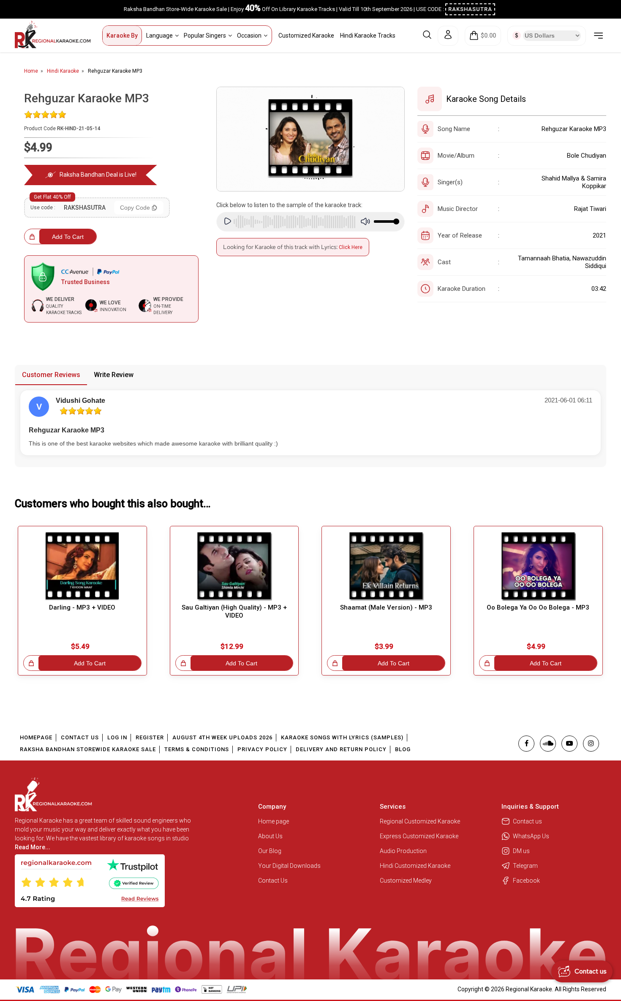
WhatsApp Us (531, 836)
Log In (117, 737)
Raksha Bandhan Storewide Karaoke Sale (88, 749)
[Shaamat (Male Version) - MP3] (386, 566)
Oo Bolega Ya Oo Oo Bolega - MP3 (538, 607)
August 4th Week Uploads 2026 (222, 737)
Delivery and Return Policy (341, 749)
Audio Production (403, 851)
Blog (403, 749)
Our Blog (269, 851)
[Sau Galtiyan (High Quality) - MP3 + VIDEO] (234, 566)
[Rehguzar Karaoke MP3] (310, 139)
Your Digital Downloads (289, 865)
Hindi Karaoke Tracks (367, 35)
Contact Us (80, 737)
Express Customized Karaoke (420, 836)
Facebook (526, 880)
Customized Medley (406, 880)
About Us (270, 836)
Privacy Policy (262, 749)
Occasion (249, 35)
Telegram (525, 865)
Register (150, 737)
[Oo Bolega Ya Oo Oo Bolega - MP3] (538, 566)
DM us (521, 851)
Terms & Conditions (196, 749)
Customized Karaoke (306, 35)
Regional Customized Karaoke (420, 821)
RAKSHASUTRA (470, 9)
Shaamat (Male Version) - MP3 (386, 607)
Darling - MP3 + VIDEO (82, 607)
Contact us (527, 821)
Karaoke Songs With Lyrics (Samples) (342, 737)
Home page (273, 821)
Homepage (36, 737)
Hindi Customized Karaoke (416, 865)
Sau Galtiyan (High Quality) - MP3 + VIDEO (234, 611)
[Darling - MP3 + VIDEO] (82, 566)
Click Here (350, 247)
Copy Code (135, 207)
